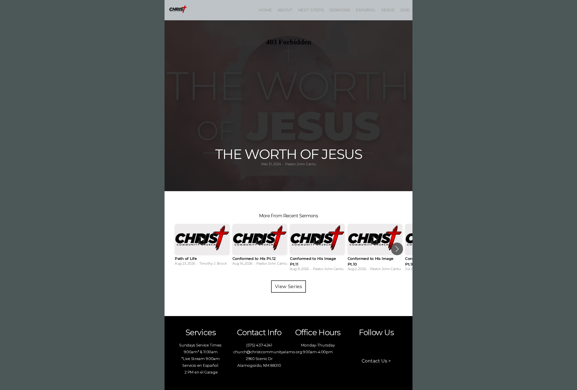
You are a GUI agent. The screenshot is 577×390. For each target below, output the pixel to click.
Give (405, 10)
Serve (388, 10)
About (285, 10)
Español (366, 10)
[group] (202, 246)
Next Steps (311, 10)
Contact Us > (376, 361)
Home (265, 10)
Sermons (339, 10)
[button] (397, 249)
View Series (288, 286)
